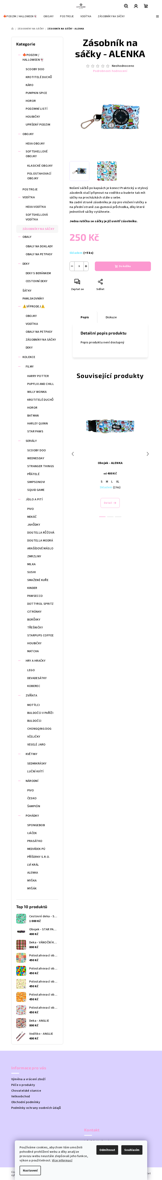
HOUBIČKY (33, 116)
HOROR (31, 101)
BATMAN (33, 415)
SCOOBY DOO (35, 69)
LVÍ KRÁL (33, 865)
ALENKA (32, 872)
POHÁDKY (32, 815)
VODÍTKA (29, 197)
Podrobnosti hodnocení (110, 71)
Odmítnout (107, 1150)
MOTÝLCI (33, 705)
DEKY (26, 264)
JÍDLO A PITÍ (34, 499)
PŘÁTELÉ (33, 474)
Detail (108, 503)
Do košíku (125, 266)
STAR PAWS (35, 431)
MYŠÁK (32, 888)
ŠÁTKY (27, 290)
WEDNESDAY (35, 458)
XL (118, 481)
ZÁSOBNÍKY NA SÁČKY (38, 229)
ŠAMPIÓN (33, 806)
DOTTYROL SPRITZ (40, 604)
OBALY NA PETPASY (39, 254)
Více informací (62, 1160)
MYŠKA (32, 880)
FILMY (30, 366)
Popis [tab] (85, 317)
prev (73, 454)
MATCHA (33, 651)
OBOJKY (28, 134)
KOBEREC (33, 686)
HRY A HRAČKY (36, 660)
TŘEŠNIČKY (35, 627)
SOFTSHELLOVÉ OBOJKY (37, 153)
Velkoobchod (20, 1096)
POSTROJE (30, 189)
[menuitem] (20, 16)
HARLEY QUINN (37, 423)
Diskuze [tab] (111, 317)
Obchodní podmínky (25, 1102)
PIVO (30, 509)
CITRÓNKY (34, 611)
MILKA (31, 564)
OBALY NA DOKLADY (39, 246)
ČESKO (32, 798)
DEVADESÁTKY (37, 678)
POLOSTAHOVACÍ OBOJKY (39, 175)
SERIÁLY (31, 441)
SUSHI (31, 572)
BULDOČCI (34, 721)
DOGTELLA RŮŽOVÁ (41, 532)
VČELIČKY (33, 736)
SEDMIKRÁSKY (37, 763)
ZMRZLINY (34, 556)
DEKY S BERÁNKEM (38, 273)
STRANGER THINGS (40, 466)
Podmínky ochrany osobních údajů (36, 1108)
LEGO (31, 670)
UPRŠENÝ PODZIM (38, 124)
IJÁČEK (32, 833)
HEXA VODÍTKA (36, 207)
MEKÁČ (32, 517)
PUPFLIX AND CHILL (40, 384)
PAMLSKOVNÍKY (33, 298)
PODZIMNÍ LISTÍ (37, 109)
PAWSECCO (35, 596)
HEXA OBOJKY (35, 143)
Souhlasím (131, 1150)
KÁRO (30, 85)
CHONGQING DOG (39, 729)
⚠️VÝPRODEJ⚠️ (34, 306)
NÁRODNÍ (32, 781)
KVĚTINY (32, 754)
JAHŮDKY (33, 524)
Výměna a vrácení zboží (28, 1079)
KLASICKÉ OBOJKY (40, 165)
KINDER (32, 588)
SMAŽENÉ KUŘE (38, 580)
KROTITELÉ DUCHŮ (39, 77)
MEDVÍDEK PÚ (36, 849)
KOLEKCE (29, 357)
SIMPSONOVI (36, 482)
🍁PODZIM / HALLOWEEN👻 (33, 57)
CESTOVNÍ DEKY (37, 281)
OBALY (27, 237)
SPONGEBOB (36, 825)
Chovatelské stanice (26, 1090)
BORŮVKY (33, 619)
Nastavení (30, 1170)
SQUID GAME (36, 490)
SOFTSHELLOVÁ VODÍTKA (37, 217)
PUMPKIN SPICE (36, 93)
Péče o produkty (23, 1085)
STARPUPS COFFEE (40, 635)
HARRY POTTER (38, 376)
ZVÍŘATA (31, 695)
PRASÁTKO (34, 841)
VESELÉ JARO (36, 744)
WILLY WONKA (37, 392)
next (148, 454)
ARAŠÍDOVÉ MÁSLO (40, 548)
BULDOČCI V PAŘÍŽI (40, 713)
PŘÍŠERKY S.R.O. (38, 857)
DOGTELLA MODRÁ (40, 540)
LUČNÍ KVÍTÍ (35, 771)
